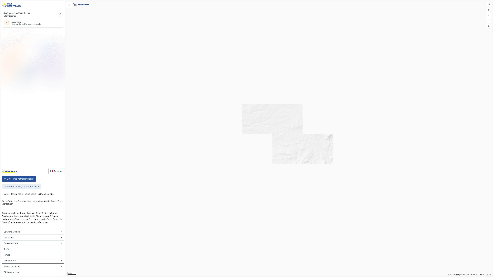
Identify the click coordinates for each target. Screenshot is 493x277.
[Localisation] (489, 26)
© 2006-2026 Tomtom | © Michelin (472, 275)
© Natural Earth (453, 275)
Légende (488, 275)
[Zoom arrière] (489, 20)
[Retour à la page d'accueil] (12, 5)
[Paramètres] (489, 10)
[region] (279, 138)
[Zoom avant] (489, 15)
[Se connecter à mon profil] (489, 4)
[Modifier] (60, 14)
